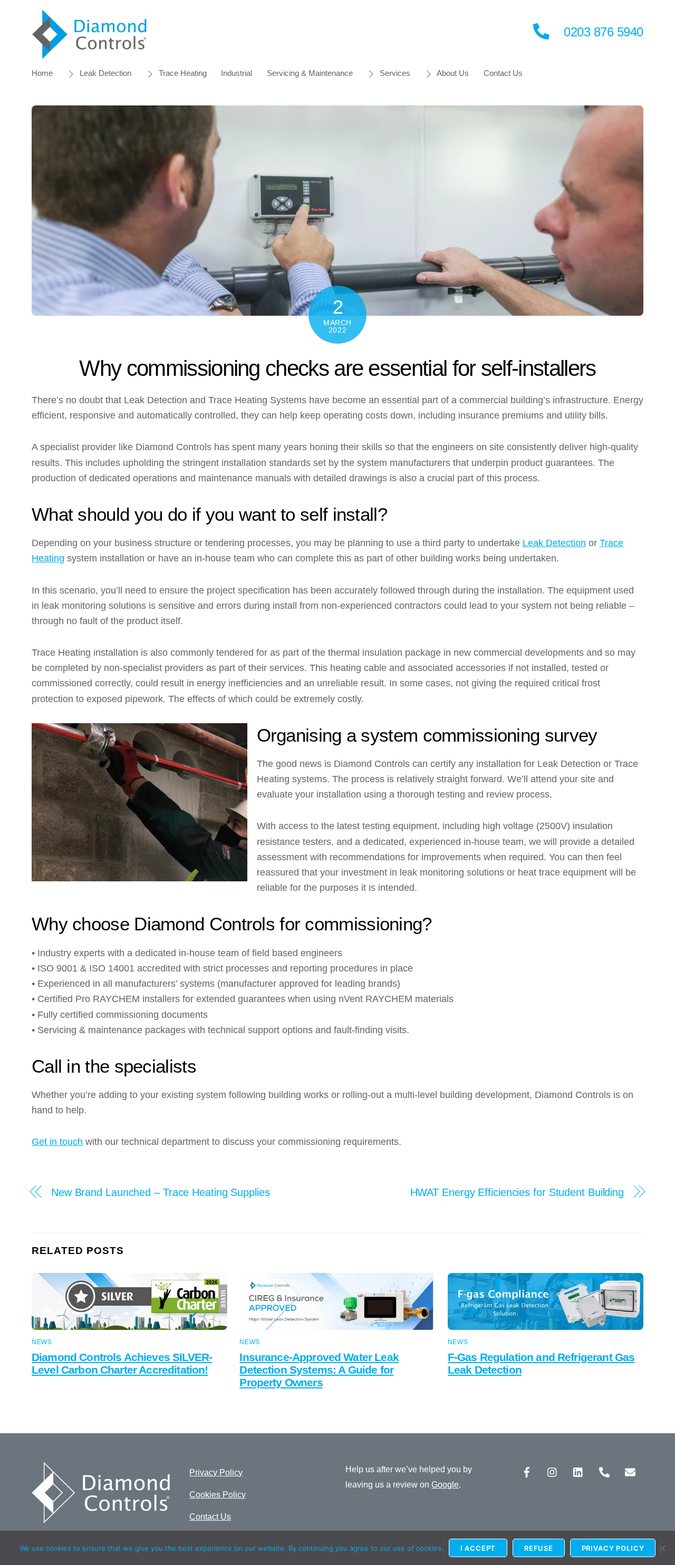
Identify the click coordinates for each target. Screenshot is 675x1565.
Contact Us (503, 73)
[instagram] (552, 1471)
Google (445, 1484)
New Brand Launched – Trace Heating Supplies (160, 1192)
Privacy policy (613, 1548)
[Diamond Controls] (90, 54)
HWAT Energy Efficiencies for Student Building (517, 1192)
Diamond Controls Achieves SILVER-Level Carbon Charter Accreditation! (122, 1363)
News (42, 1342)
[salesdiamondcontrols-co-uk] (630, 1471)
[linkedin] (578, 1471)
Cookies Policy (217, 1494)
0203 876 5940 (603, 32)
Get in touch (57, 1141)
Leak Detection (104, 73)
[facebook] (526, 1471)
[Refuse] (662, 1548)
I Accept (478, 1548)
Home (42, 73)
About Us (452, 73)
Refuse (538, 1548)
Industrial (236, 73)
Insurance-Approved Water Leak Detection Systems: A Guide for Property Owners (319, 1369)
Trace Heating (182, 73)
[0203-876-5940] (604, 1471)
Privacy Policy (216, 1472)
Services (394, 73)
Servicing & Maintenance (310, 73)
